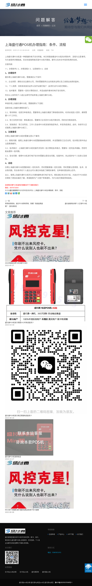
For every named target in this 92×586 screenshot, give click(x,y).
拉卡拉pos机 (24, 572)
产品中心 (61, 534)
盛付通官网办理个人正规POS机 (76, 203)
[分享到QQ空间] (9, 193)
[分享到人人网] (16, 193)
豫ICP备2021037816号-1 (63, 582)
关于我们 (80, 534)
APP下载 (71, 534)
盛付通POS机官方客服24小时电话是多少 (19, 322)
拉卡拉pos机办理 (10, 572)
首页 (38, 25)
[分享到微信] (19, 193)
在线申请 (52, 534)
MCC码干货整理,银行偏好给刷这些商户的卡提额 (22, 510)
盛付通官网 (35, 572)
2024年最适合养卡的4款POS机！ (16, 263)
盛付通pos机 (46, 572)
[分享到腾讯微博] (14, 193)
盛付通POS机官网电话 (13, 457)
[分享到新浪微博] (11, 193)
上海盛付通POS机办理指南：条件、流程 (48, 190)
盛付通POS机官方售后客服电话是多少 (18, 415)
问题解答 (46, 25)
